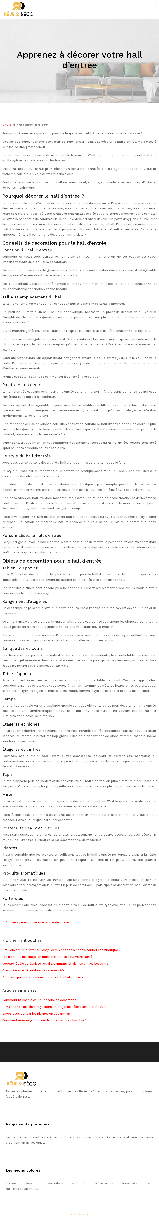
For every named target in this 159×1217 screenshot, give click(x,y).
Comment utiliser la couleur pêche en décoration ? (40, 1000)
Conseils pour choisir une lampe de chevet (38, 922)
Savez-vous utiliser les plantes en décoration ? (37, 1013)
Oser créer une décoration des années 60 (33, 970)
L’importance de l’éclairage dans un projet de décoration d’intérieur (53, 1007)
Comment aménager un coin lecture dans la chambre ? (44, 1020)
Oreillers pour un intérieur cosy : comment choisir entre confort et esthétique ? (61, 950)
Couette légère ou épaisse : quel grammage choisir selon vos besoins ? (55, 963)
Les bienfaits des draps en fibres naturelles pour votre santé (47, 957)
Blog (9, 125)
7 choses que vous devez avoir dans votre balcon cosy (42, 977)
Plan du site (80, 1214)
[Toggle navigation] (151, 9)
